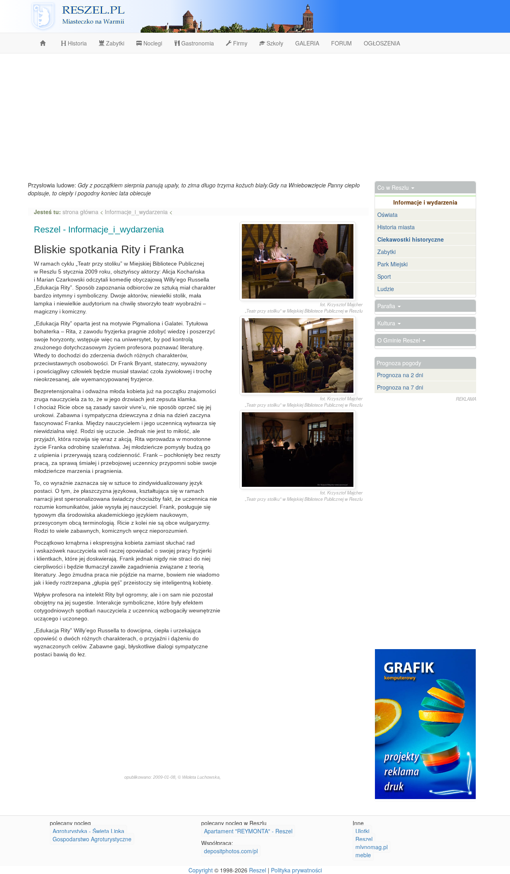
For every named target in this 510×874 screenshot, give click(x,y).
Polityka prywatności (296, 870)
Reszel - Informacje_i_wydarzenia (99, 229)
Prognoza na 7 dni (400, 387)
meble (363, 855)
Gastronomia (197, 43)
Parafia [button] (387, 306)
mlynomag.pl (371, 847)
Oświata (387, 214)
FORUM (341, 43)
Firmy (239, 43)
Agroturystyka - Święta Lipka (88, 831)
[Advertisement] (255, 117)
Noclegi (152, 43)
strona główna (81, 212)
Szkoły (274, 43)
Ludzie (385, 289)
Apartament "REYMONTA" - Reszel (248, 831)
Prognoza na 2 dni (400, 375)
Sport (384, 276)
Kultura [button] (387, 323)
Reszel (364, 839)
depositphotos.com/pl (231, 851)
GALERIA (307, 43)
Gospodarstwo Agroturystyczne (92, 839)
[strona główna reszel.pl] (44, 43)
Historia (76, 43)
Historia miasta (396, 227)
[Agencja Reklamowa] (425, 724)
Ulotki (362, 831)
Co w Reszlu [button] (393, 187)
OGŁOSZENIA (382, 43)
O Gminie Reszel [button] (399, 340)
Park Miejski (392, 264)
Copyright (200, 870)
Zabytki (114, 43)
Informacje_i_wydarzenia (136, 212)
